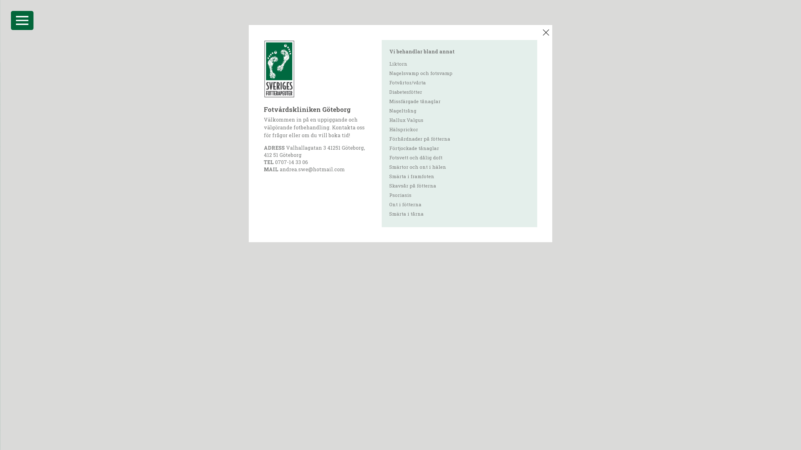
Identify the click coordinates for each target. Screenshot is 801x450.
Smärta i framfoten (411, 176)
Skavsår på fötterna (412, 185)
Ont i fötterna (405, 204)
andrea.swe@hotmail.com (312, 169)
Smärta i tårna (406, 214)
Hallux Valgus (406, 120)
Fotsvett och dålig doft (415, 157)
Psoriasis (400, 195)
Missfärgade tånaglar (415, 101)
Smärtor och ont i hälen (417, 167)
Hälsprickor (403, 129)
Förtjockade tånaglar (414, 148)
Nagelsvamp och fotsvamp (420, 73)
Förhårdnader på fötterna (419, 139)
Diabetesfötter (405, 92)
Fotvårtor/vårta (407, 82)
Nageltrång (402, 111)
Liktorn (398, 64)
